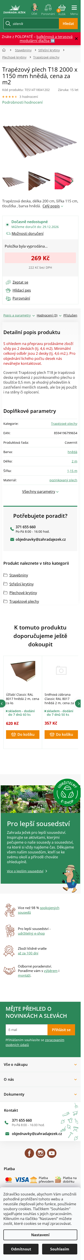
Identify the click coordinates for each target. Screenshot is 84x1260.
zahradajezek (40, 1155)
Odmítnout (21, 1249)
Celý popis (51, 206)
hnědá (72, 452)
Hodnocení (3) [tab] (47, 315)
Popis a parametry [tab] (17, 315)
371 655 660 (26, 526)
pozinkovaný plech (63, 480)
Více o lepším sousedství (25, 871)
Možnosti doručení (27, 233)
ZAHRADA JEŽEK (29, 1155)
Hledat (68, 23)
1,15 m (72, 471)
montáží (24, 975)
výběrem (51, 970)
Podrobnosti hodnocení (22, 102)
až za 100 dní (28, 953)
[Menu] (74, 8)
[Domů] (5, 50)
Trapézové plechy (64, 423)
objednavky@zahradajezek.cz (41, 539)
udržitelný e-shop (31, 933)
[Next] (79, 704)
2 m (74, 461)
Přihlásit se (61, 1029)
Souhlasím (59, 1249)
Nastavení (40, 1234)
